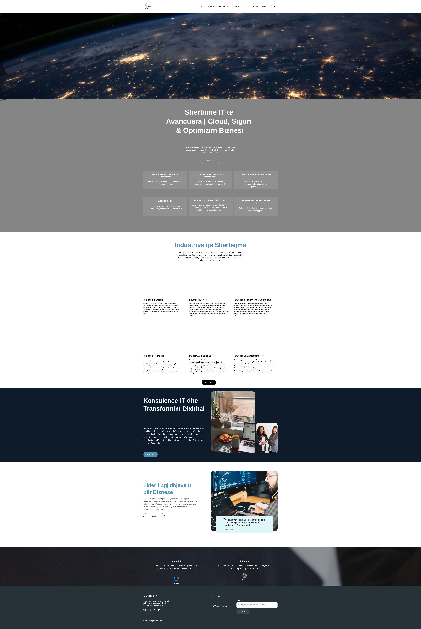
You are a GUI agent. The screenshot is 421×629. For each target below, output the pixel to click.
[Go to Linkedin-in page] (154, 610)
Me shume (209, 382)
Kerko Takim (150, 454)
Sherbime (222, 6)
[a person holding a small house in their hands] (256, 286)
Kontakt (255, 6)
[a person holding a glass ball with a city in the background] (165, 286)
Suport (264, 6)
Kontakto (210, 160)
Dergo (243, 612)
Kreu (202, 6)
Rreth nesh (211, 6)
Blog (247, 6)
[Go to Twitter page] (158, 610)
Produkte (236, 6)
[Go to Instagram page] (149, 610)
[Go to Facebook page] (144, 610)
